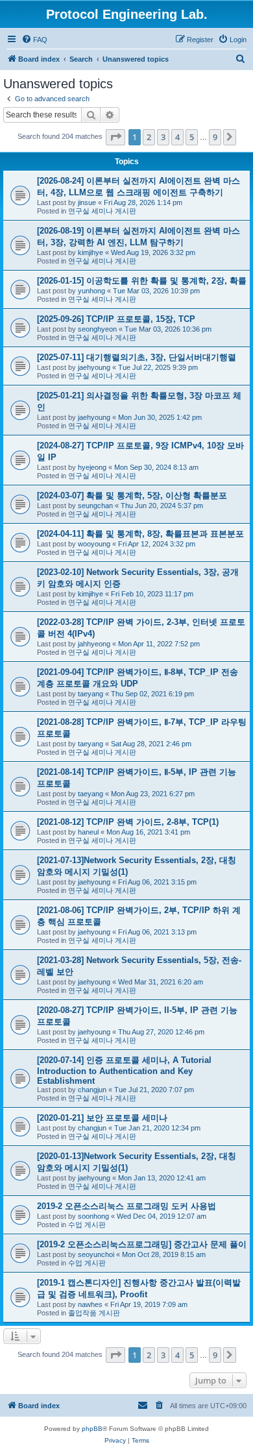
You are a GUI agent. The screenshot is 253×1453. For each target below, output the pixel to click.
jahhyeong (94, 644)
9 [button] (215, 137)
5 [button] (191, 137)
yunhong (91, 291)
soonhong (93, 1216)
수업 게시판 (87, 1224)
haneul (88, 832)
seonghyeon (97, 329)
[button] (115, 137)
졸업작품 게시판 (94, 1313)
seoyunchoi (96, 1254)
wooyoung (94, 544)
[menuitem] (34, 39)
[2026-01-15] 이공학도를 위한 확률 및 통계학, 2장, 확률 (142, 281)
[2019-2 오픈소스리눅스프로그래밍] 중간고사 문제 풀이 (142, 1244)
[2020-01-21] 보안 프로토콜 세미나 (102, 1118)
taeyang (90, 694)
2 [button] (149, 137)
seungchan (95, 505)
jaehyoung (94, 367)
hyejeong (92, 467)
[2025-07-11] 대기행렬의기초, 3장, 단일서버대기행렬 (136, 357)
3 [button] (163, 137)
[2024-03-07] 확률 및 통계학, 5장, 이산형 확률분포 (132, 495)
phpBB (92, 1428)
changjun (92, 1089)
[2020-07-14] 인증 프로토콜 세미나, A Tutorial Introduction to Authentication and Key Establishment (124, 1070)
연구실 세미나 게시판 (102, 211)
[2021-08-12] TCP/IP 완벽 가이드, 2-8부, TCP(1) (128, 822)
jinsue (87, 202)
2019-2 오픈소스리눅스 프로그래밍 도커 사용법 (126, 1206)
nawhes (90, 1304)
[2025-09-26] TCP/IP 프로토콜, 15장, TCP (116, 319)
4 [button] (177, 137)
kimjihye (90, 252)
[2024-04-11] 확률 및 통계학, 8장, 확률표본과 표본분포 (140, 534)
